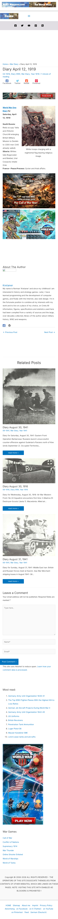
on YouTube (48, 909)
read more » (13, 453)
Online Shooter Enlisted (13, 854)
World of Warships (10, 859)
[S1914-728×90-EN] (29, 96)
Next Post (49, 332)
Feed (27, 912)
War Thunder (8, 850)
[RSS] (42, 25)
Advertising (10, 909)
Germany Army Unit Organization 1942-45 (26, 712)
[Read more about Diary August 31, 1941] (29, 535)
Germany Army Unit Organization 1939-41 (26, 696)
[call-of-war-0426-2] (29, 190)
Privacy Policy (46, 905)
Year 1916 (24, 490)
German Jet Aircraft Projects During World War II (29, 708)
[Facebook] (15, 25)
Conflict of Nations (11, 842)
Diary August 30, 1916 (15, 486)
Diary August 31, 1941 (15, 559)
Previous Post (10, 332)
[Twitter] (22, 25)
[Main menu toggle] (29, 16)
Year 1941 (23, 431)
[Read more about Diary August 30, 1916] (29, 471)
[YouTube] (29, 25)
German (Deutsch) (38, 912)
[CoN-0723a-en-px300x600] (23, 784)
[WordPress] (9, 325)
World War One (9, 107)
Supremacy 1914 (10, 846)
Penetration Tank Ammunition (21, 724)
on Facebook (22, 909)
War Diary (25, 74)
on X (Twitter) (35, 909)
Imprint (35, 905)
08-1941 (6, 431)
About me (26, 905)
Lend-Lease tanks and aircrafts (21, 737)
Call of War (7, 838)
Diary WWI (15, 74)
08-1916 (6, 490)
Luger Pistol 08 (14, 729)
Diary (5, 111)
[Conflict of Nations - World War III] (29, 224)
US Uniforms (13, 716)
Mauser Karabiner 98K (18, 733)
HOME (8, 905)
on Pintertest (17, 912)
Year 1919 (35, 74)
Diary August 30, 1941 (15, 427)
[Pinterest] (35, 25)
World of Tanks (9, 863)
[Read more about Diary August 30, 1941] (29, 396)
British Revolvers (15, 720)
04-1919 (6, 74)
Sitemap (16, 905)
